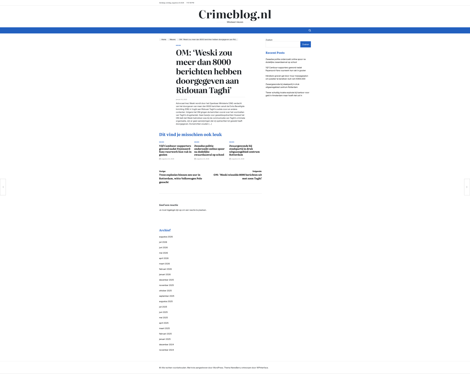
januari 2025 (164, 339)
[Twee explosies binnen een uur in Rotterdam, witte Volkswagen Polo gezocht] (3, 187)
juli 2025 (163, 307)
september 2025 (166, 296)
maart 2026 (164, 263)
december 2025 (166, 280)
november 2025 (166, 285)
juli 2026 (163, 242)
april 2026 (164, 258)
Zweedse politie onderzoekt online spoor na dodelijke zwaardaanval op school (209, 150)
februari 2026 (165, 269)
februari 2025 (165, 333)
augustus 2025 (166, 301)
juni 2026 (163, 247)
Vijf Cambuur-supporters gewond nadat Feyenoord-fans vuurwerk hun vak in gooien (175, 150)
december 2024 (166, 344)
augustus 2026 (166, 236)
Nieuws (178, 45)
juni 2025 (163, 312)
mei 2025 (163, 317)
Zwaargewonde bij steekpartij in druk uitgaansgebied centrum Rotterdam (244, 150)
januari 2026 (165, 274)
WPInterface (262, 367)
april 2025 (163, 323)
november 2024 (166, 350)
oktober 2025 (165, 290)
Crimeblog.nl (235, 13)
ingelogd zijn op (174, 210)
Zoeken (269, 40)
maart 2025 (164, 328)
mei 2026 (163, 253)
